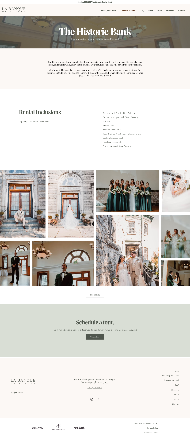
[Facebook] (98, 399)
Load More (95, 294)
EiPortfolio (155, 432)
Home (176, 371)
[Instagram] (91, 399)
